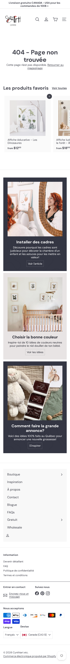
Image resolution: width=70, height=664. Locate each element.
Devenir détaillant (13, 561)
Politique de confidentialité (18, 570)
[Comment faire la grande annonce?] (35, 393)
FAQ (5, 566)
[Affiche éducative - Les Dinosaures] (27, 124)
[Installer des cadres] (35, 209)
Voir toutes (59, 88)
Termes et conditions (15, 575)
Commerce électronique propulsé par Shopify (29, 656)
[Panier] (55, 19)
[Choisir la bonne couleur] (35, 304)
